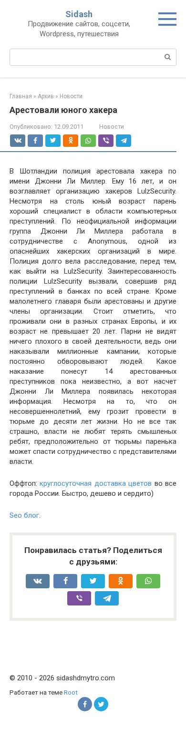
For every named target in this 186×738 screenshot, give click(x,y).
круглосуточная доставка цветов (96, 483)
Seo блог (24, 515)
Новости (111, 126)
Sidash (79, 14)
